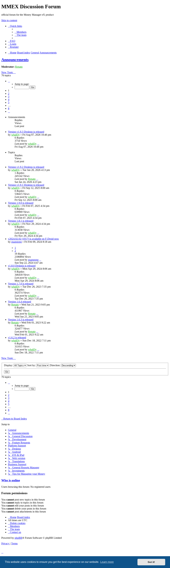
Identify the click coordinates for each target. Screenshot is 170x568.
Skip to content (9, 20)
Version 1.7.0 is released (20, 283)
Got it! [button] (151, 562)
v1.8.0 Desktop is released (22, 265)
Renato (19, 66)
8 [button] (8, 108)
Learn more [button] (107, 562)
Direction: (55, 365)
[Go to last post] (38, 143)
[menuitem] (20, 32)
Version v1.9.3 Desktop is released (26, 131)
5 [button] (8, 102)
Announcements (15, 60)
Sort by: (31, 365)
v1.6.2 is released (17, 337)
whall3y (15, 134)
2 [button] (8, 93)
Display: (8, 365)
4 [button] (8, 99)
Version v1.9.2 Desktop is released (26, 167)
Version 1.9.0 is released (20, 202)
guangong (16, 241)
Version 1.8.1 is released (20, 220)
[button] (9, 81)
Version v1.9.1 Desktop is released (26, 185)
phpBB (18, 537)
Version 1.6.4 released (19, 301)
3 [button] (8, 96)
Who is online (10, 480)
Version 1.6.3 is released (20, 319)
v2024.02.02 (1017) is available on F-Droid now (33, 238)
